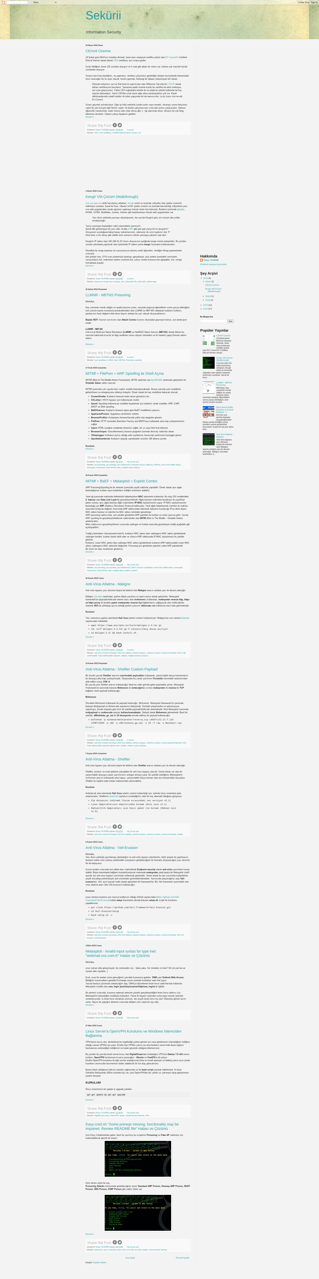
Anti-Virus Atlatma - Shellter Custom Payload (122, 669)
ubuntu (122, 1116)
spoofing (138, 360)
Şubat (208, 296)
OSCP (171, 84)
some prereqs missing (158, 1250)
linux (107, 1116)
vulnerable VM (130, 282)
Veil (178, 935)
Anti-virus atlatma (125, 653)
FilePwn (157, 465)
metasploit (91, 468)
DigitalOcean (99, 1116)
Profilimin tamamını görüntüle (213, 264)
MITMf (113, 468)
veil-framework (100, 938)
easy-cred (121, 1250)
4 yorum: (131, 130)
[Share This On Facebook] (114, 127)
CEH (116, 60)
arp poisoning (99, 465)
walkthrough (151, 282)
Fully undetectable (94, 746)
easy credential (110, 1250)
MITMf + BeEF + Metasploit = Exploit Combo (121, 481)
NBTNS (122, 360)
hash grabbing (100, 360)
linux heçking (114, 282)
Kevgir (131, 203)
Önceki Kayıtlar (182, 1258)
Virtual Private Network (135, 1116)
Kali (139, 1250)
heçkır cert (136, 133)
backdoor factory (138, 465)
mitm (116, 360)
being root (98, 282)
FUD (179, 653)
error (128, 1250)
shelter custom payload (136, 746)
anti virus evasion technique (105, 653)
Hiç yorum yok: (133, 462)
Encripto (98, 596)
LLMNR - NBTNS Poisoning (108, 295)
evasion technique (168, 653)
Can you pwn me (94, 203)
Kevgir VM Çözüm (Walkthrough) (112, 197)
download (114, 796)
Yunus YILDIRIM (211, 260)
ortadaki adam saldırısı (131, 468)
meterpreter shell (103, 468)
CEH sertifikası (105, 133)
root (122, 282)
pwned (134, 570)
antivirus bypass (139, 653)
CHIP (130, 229)
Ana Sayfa (130, 1258)
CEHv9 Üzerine (98, 51)
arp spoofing (111, 465)
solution (145, 1250)
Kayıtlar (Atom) (99, 1262)
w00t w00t (141, 282)
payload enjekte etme (111, 746)
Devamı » (90, 117)
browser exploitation (145, 567)
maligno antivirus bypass (138, 656)
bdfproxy (149, 465)
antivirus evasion (153, 653)
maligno (124, 656)
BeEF (133, 567)
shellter (123, 746)
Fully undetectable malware (109, 656)
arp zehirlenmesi (123, 465)
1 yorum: (131, 740)
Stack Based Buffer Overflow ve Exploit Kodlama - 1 (224, 409)
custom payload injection (171, 743)
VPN (147, 1116)
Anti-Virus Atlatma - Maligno (108, 584)
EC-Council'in (171, 57)
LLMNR (110, 360)
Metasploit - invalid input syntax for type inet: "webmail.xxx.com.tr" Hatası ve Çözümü (121, 953)
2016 (205, 278)
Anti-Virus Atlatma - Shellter (108, 759)
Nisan (208, 281)
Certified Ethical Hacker (121, 133)
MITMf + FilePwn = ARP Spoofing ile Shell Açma (125, 373)
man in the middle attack (171, 465)
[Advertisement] (138, 162)
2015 (205, 305)
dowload (185, 618)
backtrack (98, 1250)
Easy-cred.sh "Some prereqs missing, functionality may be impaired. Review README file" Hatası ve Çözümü (132, 1126)
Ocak (208, 300)
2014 (205, 309)
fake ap (134, 1250)
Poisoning (130, 360)
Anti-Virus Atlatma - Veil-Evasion (112, 848)
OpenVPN (114, 1116)
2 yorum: (131, 650)
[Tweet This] (119, 127)
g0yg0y (180, 209)
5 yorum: (131, 279)
